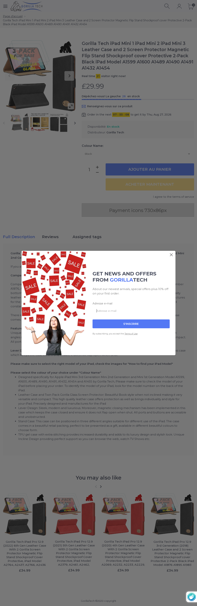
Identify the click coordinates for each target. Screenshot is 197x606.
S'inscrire (131, 324)
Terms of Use (131, 333)
